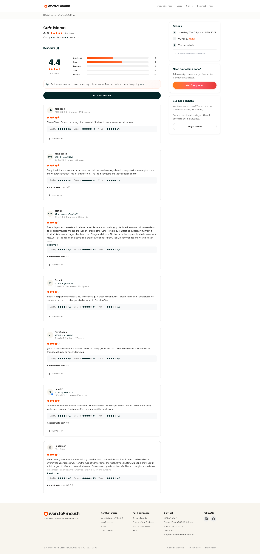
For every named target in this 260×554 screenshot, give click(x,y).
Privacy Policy (210, 548)
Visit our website (186, 45)
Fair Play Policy (193, 548)
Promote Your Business (143, 522)
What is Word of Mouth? (112, 518)
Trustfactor (56, 138)
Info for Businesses (142, 526)
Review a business (164, 6)
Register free (195, 126)
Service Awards (140, 518)
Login (179, 6)
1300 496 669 (170, 518)
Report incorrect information (191, 53)
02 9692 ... (186, 38)
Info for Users (107, 522)
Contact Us (169, 530)
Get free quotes (194, 85)
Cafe (61, 15)
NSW (45, 15)
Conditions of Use (175, 548)
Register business (205, 6)
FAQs (103, 526)
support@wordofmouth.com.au (179, 534)
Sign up (189, 6)
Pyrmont (53, 15)
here (142, 84)
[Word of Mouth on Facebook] (213, 519)
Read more (53, 244)
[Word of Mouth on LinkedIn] (206, 519)
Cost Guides (107, 530)
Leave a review (103, 95)
